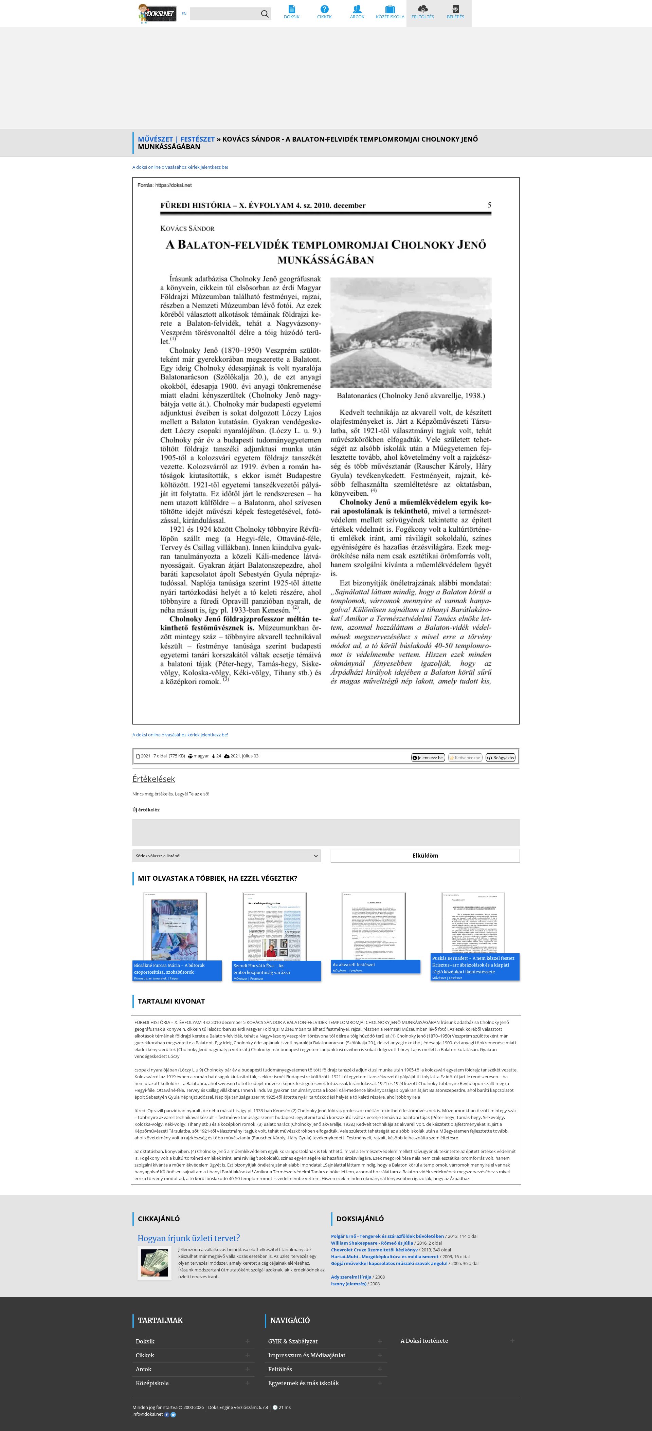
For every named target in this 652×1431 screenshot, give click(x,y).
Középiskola (390, 17)
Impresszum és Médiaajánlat (307, 1355)
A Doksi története (424, 1340)
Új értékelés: (146, 810)
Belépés (455, 17)
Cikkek (324, 17)
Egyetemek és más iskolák (303, 1383)
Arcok (357, 17)
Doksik (292, 17)
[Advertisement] (326, 78)
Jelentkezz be (430, 757)
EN (184, 13)
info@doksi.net (147, 1414)
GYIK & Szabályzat (293, 1341)
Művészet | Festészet (176, 139)
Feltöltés (423, 17)
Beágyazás (503, 757)
